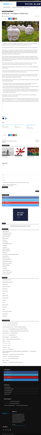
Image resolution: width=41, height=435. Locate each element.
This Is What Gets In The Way (19, 156)
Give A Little (4, 240)
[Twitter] (37, 0)
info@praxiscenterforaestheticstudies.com (18, 425)
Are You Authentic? (6, 256)
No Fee (4, 302)
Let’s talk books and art (14, 337)
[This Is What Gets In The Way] (20, 152)
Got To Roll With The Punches (7, 243)
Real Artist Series (5, 313)
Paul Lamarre (5, 362)
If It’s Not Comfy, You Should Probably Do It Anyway (11, 254)
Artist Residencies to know (7, 279)
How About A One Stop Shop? (7, 261)
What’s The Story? (5, 238)
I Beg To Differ (5, 266)
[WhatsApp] (16, 19)
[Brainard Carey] (2, 16)
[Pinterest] (14, 19)
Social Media (5, 316)
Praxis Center (15, 99)
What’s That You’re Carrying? (7, 263)
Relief (3, 360)
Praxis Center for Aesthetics (10, 11)
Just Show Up (5, 247)
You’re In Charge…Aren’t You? (7, 259)
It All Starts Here (10, 349)
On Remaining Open (5, 156)
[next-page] (4, 159)
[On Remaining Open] (8, 152)
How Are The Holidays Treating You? (22, 405)
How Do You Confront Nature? (7, 272)
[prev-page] (2, 159)
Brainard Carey (6, 16)
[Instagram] (35, 0)
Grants (4, 293)
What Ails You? (5, 252)
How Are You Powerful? (6, 273)
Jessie (3, 339)
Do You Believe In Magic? (30, 156)
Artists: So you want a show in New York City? (13, 339)
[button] (37, 7)
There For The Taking (6, 236)
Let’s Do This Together (6, 270)
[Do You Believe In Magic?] (33, 152)
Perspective (37, 141)
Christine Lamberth (6, 337)
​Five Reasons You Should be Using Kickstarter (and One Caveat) (31, 125)
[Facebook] (34, 0)
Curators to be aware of (6, 286)
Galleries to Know (5, 291)
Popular (4, 309)
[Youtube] (38, 0)
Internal (8, 341)
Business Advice (5, 284)
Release (7, 360)
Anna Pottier (4, 356)
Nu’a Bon (4, 341)
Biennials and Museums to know (8, 282)
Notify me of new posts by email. (8, 185)
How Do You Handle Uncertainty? (9, 405)
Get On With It (5, 245)
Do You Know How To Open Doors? (13, 356)
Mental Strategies (5, 295)
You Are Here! (5, 268)
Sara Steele (4, 347)
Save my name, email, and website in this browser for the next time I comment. (16, 182)
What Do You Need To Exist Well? (13, 358)
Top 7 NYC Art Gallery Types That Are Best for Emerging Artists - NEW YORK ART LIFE (15, 351)
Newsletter (4, 300)
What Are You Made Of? (6, 250)
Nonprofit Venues (5, 304)
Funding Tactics (4, 11)
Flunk (9, 343)
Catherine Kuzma (5, 354)
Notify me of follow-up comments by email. (9, 184)
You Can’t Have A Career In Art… (13, 322)
